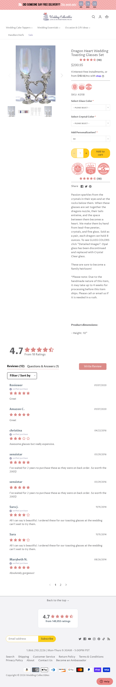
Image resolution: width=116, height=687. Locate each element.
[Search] (93, 17)
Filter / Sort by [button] (20, 375)
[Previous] (13, 75)
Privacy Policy (14, 660)
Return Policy (67, 657)
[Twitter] (80, 639)
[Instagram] (94, 639)
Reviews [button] (16, 366)
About (30, 660)
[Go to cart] (107, 17)
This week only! (68, 4)
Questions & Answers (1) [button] (43, 366)
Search (10, 657)
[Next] (57, 75)
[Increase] (86, 153)
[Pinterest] (99, 639)
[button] (90, 60)
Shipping (23, 657)
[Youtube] (89, 639)
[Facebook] (85, 639)
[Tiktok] (103, 639)
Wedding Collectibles (37, 675)
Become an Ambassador (71, 660)
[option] (35, 75)
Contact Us (45, 660)
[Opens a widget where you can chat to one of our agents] (104, 681)
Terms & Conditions (91, 657)
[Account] (100, 17)
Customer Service (44, 657)
